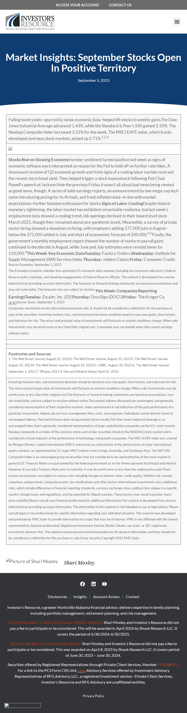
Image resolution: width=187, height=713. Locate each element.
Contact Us (120, 5)
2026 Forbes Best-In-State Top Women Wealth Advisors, (56, 622)
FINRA (163, 664)
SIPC (174, 664)
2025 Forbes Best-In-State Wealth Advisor (45, 643)
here (81, 670)
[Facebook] (82, 584)
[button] (177, 22)
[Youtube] (104, 584)
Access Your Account (77, 5)
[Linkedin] (93, 584)
